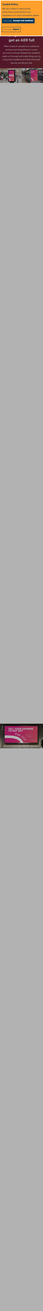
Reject (16, 29)
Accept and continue (23, 20)
